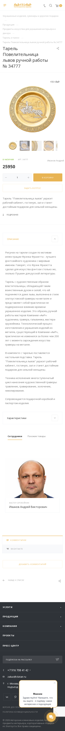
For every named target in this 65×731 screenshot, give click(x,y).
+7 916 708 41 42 (18, 670)
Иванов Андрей (55, 160)
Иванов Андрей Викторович (28, 507)
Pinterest (15, 697)
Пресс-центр (11, 645)
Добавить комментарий (32, 564)
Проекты (8, 635)
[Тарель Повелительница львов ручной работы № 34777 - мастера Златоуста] (32, 109)
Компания (10, 626)
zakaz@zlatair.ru (17, 676)
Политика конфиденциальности (20, 712)
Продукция (10, 616)
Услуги (7, 607)
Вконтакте (6, 697)
